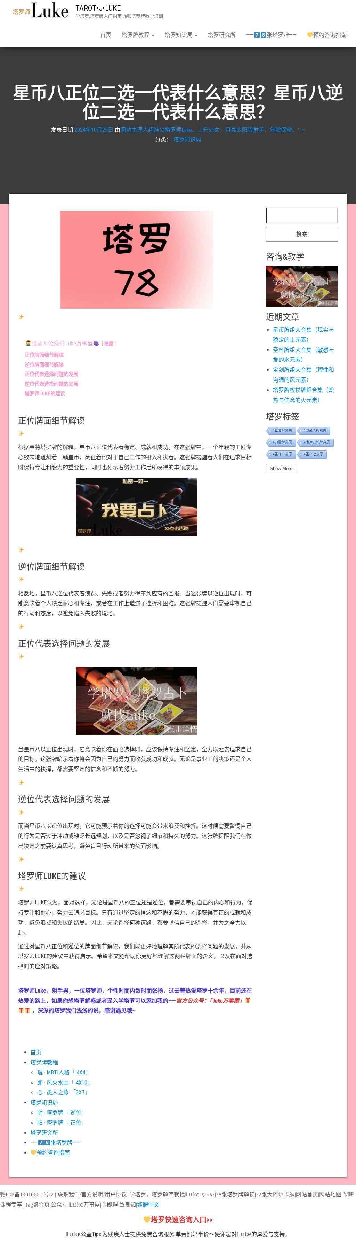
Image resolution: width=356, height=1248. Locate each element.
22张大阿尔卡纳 (275, 1194)
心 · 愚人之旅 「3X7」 (63, 1092)
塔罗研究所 (222, 35)
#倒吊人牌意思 (315, 430)
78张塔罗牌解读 (235, 1194)
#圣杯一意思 (282, 454)
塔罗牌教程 (136, 35)
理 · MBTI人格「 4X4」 (64, 1072)
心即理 (109, 1205)
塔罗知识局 (179, 35)
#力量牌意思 (282, 442)
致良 (124, 1205)
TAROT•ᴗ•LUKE (98, 8)
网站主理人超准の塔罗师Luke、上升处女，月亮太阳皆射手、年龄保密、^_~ (213, 129)
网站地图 (330, 1194)
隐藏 (108, 343)
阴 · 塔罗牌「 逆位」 (62, 1112)
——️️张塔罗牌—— (271, 35)
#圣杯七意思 (313, 454)
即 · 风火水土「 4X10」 (65, 1082)
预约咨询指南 (330, 35)
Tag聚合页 (37, 1205)
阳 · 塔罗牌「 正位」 (62, 1122)
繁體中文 (148, 1205)
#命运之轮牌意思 (317, 442)
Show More (281, 468)
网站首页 (307, 1194)
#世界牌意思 (282, 430)
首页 (105, 35)
